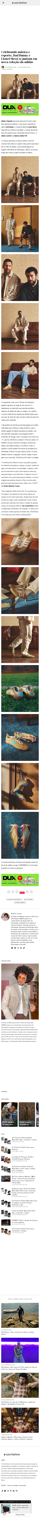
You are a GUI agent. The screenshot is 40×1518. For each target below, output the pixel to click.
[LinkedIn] (21, 948)
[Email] (31, 891)
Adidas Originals (14, 899)
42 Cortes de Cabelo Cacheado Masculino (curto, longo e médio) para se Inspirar (23, 1169)
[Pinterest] (11, 1491)
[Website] (24, 948)
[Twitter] (16, 891)
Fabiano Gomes (16, 914)
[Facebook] (8, 891)
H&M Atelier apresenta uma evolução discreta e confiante (20, 1507)
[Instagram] (18, 948)
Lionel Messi (20, 902)
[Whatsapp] (27, 891)
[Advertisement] (20, 20)
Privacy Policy (20, 1514)
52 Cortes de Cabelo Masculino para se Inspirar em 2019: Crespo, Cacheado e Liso (24, 1203)
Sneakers (9, 69)
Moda (4, 69)
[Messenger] (12, 891)
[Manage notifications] (4, 1513)
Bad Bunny (28, 899)
